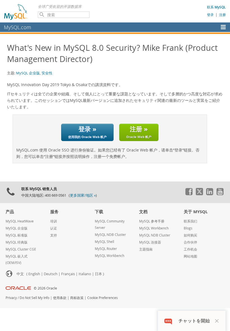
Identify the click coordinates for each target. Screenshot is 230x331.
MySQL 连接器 (150, 242)
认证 (53, 228)
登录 (210, 14)
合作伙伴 (190, 242)
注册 (222, 14)
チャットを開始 (194, 320)
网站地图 (190, 256)
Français (68, 274)
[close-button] (217, 321)
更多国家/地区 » (83, 195)
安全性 (47, 72)
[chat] (168, 321)
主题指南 (146, 249)
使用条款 (59, 298)
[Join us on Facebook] (188, 193)
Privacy (11, 298)
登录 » (87, 132)
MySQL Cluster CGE (21, 249)
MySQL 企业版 (28, 72)
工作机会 (190, 249)
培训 (53, 221)
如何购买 (190, 235)
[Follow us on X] (199, 193)
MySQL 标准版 (16, 235)
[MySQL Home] (16, 11)
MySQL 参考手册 (151, 221)
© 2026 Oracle (45, 288)
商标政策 (77, 298)
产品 (10, 212)
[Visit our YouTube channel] (219, 193)
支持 (53, 235)
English (34, 274)
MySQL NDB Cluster (110, 235)
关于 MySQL (196, 212)
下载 (99, 212)
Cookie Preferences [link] (102, 298)
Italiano (85, 274)
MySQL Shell (104, 242)
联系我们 (190, 221)
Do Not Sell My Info (34, 298)
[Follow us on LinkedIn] (209, 193)
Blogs (188, 228)
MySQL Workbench (109, 256)
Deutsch (51, 274)
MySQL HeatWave (20, 221)
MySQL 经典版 (16, 242)
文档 (143, 212)
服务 (54, 212)
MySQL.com (17, 27)
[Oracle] (18, 288)
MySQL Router (106, 249)
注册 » (138, 132)
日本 (98, 274)
